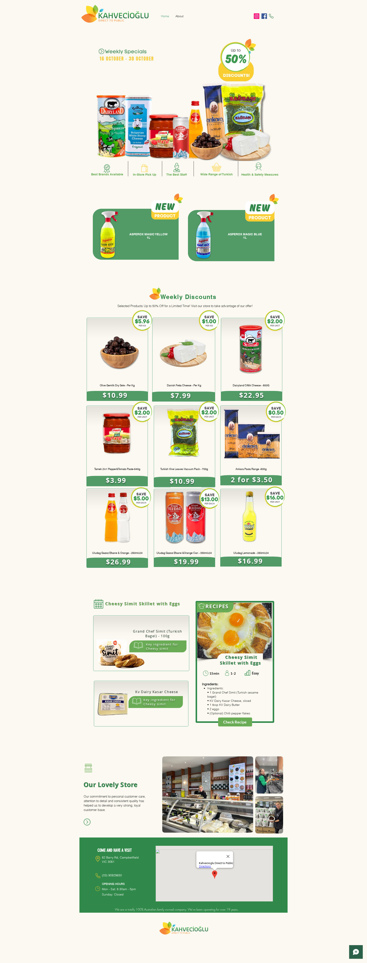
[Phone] (271, 16)
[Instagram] (256, 16)
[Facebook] (264, 16)
